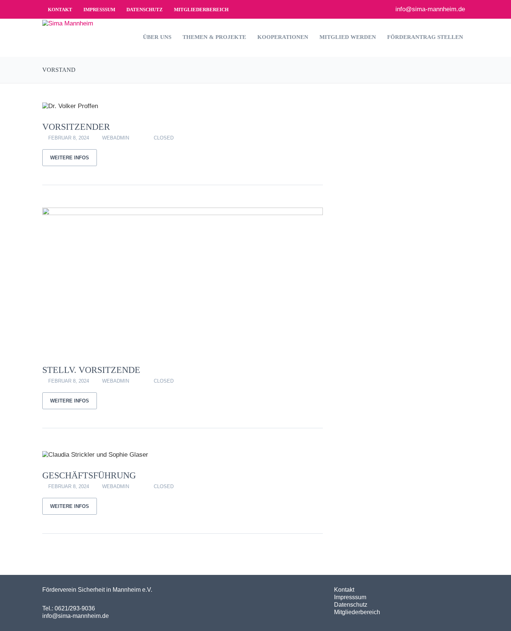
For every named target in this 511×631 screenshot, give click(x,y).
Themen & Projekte (214, 37)
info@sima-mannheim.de (429, 9)
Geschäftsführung (89, 475)
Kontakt (60, 9)
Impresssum (99, 9)
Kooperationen (282, 37)
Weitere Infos (69, 157)
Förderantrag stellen (425, 37)
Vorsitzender (76, 127)
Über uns (157, 37)
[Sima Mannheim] (67, 23)
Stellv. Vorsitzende (91, 370)
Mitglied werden (347, 37)
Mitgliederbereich (201, 9)
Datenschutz (144, 9)
